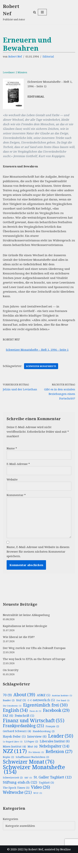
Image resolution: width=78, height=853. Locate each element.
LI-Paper (31, 741)
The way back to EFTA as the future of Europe (34, 659)
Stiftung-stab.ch (20, 782)
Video (40, 787)
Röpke (8, 757)
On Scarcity (10, 670)
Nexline (65, 849)
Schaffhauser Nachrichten (32, 757)
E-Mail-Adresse (18, 464)
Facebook (56, 710)
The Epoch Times (16, 787)
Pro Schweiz (36, 752)
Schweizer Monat (28, 761)
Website (12, 479)
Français (52, 726)
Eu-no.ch (35, 711)
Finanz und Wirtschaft (33, 720)
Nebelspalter (54, 746)
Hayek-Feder (14, 737)
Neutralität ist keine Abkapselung (26, 615)
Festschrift (24, 716)
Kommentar (16, 495)
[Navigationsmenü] (42, 12)
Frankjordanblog (23, 725)
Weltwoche (17, 792)
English (15, 710)
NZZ (15, 751)
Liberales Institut (54, 741)
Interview (36, 736)
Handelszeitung (44, 731)
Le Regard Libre (13, 741)
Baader (9, 700)
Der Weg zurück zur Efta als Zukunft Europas (34, 648)
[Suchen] (34, 12)
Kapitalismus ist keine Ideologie (25, 626)
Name (12, 448)
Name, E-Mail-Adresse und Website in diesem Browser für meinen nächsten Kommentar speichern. (38, 551)
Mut (32, 746)
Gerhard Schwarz (17, 731)
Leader (60, 736)
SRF (28, 777)
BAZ (21, 700)
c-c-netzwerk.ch (41, 700)
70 (7, 695)
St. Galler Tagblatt (53, 777)
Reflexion (59, 751)
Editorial (48, 56)
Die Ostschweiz (12, 705)
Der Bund (62, 700)
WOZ (37, 793)
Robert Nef (15, 56)
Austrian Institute (62, 695)
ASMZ (43, 695)
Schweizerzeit (13, 777)
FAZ (8, 716)
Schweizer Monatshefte (41, 366)
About (24, 694)
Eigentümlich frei (45, 705)
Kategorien (10, 819)
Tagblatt (46, 782)
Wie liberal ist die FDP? (19, 637)
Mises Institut (14, 746)
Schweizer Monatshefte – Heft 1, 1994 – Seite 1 (37, 349)
